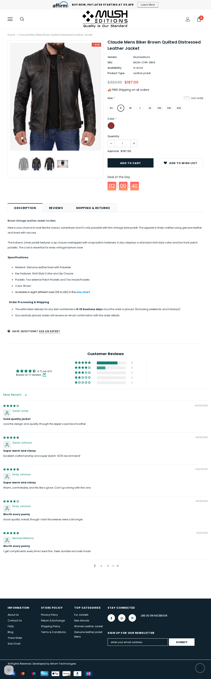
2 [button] (101, 566)
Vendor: (112, 57)
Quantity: (114, 136)
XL (150, 108)
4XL (179, 108)
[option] (55, 97)
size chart (83, 292)
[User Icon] (188, 19)
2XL (159, 108)
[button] (83, 362)
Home (11, 35)
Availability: (115, 68)
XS (111, 108)
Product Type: (116, 73)
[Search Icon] (22, 19)
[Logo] (105, 19)
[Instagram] (121, 618)
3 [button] (108, 566)
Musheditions (141, 57)
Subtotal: (113, 151)
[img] (11, 405)
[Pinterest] (132, 618)
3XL (169, 108)
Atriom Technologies (63, 663)
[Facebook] (111, 618)
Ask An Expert (49, 331)
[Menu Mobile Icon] (10, 19)
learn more (148, 4)
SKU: (110, 62)
